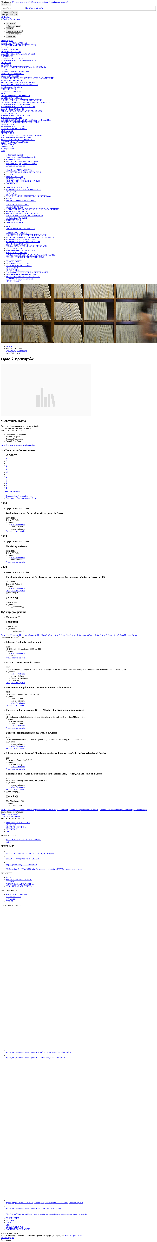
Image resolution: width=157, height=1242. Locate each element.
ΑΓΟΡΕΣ (4, 69)
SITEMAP (10, 1220)
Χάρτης (21, 864)
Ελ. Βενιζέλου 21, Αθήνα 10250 (44, 869)
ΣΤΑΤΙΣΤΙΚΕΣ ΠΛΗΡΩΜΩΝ (13, 109)
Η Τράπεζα (10, 155)
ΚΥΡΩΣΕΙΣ (10, 899)
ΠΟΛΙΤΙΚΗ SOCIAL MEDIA (18, 1229)
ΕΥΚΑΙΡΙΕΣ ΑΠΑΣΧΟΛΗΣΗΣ (14, 129)
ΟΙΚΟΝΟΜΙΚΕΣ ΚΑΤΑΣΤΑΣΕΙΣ (14, 142)
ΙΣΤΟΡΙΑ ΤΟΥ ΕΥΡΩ (10, 76)
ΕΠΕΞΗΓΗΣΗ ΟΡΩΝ (15, 1227)
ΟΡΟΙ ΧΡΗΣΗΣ (12, 1218)
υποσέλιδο (59, 2)
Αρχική (9, 346)
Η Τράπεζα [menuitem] (11, 23)
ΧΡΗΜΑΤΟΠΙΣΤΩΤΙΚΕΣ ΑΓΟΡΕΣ (15, 104)
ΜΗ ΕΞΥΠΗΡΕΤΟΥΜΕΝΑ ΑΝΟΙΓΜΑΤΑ (23, 840)
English (7, 146)
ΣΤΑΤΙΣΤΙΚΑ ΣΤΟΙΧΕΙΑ (16, 827)
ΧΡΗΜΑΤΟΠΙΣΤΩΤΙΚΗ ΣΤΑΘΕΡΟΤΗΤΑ (18, 60)
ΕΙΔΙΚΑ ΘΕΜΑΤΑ (8, 144)
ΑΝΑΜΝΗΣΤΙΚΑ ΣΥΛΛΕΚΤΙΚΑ (20, 884)
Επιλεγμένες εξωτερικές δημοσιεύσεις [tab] (21, 498)
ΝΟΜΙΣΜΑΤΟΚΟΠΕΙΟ (11, 91)
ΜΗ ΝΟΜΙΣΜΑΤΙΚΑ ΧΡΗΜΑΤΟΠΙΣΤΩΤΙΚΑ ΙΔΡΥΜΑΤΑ (25, 102)
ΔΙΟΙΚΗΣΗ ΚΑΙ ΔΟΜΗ (11, 52)
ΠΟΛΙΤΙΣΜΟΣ (7, 56)
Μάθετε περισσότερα (73, 1235)
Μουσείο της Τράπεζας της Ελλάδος (46, 1214)
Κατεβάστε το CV (18, 445)
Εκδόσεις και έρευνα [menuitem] (14, 31)
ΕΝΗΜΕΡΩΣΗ (12, 829)
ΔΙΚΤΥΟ (9, 831)
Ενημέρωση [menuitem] (11, 36)
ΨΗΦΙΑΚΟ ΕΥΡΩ (8, 89)
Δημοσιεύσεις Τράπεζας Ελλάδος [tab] (19, 496)
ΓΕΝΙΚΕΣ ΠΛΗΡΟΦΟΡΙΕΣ (12, 74)
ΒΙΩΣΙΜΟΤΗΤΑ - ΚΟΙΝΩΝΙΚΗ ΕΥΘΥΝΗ (18, 54)
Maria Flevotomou (18, 525)
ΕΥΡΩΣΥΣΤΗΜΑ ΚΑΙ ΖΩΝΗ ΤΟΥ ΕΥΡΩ (18, 45)
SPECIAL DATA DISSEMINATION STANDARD (21, 111)
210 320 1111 (23, 859)
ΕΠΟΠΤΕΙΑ (6, 63)
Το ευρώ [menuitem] (10, 29)
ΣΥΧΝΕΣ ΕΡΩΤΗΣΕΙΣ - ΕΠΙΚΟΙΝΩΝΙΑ (18, 140)
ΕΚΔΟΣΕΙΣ (5, 93)
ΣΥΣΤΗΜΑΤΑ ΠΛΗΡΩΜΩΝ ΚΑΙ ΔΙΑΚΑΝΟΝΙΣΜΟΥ (23, 67)
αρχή (19, 2)
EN (5, 17)
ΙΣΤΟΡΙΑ (5, 47)
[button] (34, 8)
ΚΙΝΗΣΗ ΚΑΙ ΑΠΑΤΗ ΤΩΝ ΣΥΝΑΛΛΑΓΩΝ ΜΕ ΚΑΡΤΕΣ (26, 120)
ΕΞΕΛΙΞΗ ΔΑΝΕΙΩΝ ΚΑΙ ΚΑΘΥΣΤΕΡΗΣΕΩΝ (20, 122)
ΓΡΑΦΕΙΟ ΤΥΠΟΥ (9, 124)
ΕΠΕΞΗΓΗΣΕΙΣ (7, 133)
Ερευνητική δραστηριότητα (16, 351)
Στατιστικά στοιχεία (13, 164)
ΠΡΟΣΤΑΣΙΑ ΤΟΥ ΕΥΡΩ (11, 87)
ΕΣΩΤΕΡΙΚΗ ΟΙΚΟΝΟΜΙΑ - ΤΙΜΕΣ (16, 115)
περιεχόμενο (38, 2)
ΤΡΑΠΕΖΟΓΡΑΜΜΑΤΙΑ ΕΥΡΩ (19, 880)
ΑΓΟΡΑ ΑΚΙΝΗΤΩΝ (9, 113)
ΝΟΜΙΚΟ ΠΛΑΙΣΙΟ (9, 49)
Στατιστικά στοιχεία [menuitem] (13, 34)
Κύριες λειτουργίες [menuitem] (13, 26)
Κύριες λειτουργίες (13, 157)
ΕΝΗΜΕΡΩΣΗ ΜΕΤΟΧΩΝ (12, 126)
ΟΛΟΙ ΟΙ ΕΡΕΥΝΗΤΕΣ (10, 492)
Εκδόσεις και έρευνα (14, 161)
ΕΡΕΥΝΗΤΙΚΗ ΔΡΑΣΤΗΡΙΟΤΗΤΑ (15, 96)
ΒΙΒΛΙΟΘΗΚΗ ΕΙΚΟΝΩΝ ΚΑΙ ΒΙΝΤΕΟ (18, 137)
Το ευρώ (9, 159)
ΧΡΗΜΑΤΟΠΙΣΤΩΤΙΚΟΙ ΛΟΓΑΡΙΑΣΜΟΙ (18, 107)
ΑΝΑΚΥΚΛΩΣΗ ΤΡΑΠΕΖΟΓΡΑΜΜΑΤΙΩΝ (19, 85)
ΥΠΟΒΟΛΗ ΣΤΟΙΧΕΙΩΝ (11, 118)
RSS (7, 1225)
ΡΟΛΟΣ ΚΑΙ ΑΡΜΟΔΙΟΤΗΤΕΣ (14, 43)
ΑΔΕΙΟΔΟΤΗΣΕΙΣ (13, 897)
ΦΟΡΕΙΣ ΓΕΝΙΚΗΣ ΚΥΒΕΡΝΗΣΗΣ (16, 71)
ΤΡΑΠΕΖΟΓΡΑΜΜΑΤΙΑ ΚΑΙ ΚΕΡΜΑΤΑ (18, 82)
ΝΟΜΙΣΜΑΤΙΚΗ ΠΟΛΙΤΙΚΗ (13, 58)
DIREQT (9, 901)
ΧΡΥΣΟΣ (10, 877)
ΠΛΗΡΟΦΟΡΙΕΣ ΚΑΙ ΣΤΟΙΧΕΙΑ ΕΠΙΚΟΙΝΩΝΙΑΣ (22, 135)
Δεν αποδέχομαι (7, 1238)
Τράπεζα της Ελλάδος (38, 1052)
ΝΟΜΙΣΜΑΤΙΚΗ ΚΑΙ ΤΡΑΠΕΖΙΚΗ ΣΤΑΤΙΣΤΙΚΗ (21, 100)
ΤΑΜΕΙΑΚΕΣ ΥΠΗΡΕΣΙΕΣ (12, 80)
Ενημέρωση (10, 166)
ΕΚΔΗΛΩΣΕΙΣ (7, 131)
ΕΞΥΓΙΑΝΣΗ (6, 65)
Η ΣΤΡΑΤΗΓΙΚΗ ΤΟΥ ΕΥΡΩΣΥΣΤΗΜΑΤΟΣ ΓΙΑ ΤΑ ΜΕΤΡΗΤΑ (27, 78)
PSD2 (8, 842)
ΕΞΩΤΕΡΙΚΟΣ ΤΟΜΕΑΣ (11, 98)
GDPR (8, 1222)
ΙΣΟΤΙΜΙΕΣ (11, 882)
